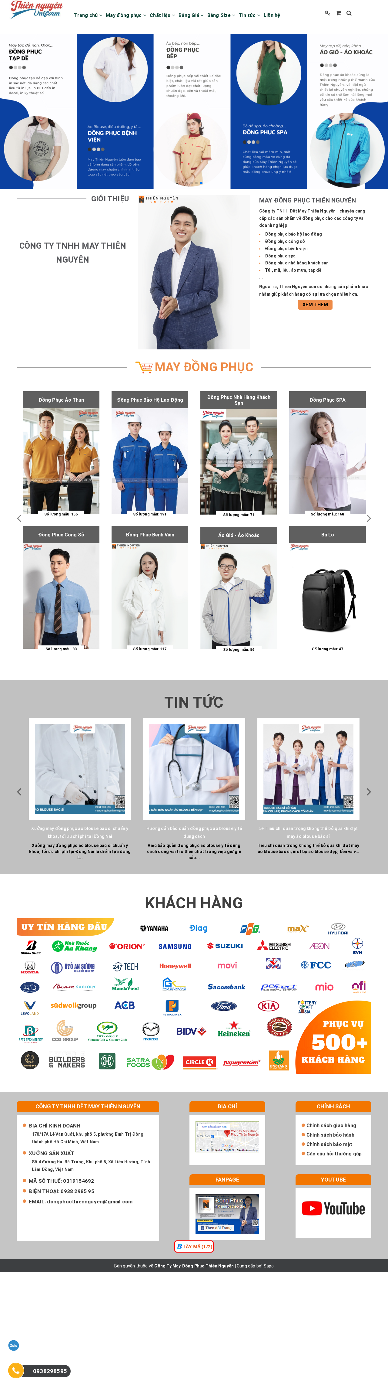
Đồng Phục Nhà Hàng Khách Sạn (238, 400)
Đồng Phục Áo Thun (61, 400)
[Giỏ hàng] (338, 13)
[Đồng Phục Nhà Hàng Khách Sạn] (238, 462)
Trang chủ (86, 15)
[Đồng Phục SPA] (327, 461)
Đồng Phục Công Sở (61, 535)
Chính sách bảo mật (329, 1144)
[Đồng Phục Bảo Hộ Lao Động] (150, 461)
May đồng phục (124, 15)
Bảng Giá (189, 15)
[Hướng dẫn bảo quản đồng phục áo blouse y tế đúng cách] (194, 769)
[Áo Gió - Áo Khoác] (238, 596)
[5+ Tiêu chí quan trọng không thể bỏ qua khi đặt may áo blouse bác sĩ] (308, 769)
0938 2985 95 (77, 1191)
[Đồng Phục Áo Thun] (61, 461)
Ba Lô (327, 535)
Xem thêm (315, 305)
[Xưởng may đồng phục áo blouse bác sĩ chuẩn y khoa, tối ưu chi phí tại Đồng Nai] (80, 769)
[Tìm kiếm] (349, 13)
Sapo (269, 1265)
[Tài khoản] (327, 13)
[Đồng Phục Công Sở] (61, 596)
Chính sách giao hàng (331, 1125)
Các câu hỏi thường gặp (334, 1154)
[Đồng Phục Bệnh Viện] (150, 596)
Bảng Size (219, 15)
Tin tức (248, 15)
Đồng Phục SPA (327, 400)
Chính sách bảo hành (330, 1135)
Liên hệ (272, 15)
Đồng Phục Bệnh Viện (150, 535)
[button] (187, 183)
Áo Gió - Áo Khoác (238, 535)
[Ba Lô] (327, 596)
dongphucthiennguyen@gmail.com (89, 1202)
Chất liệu (161, 15)
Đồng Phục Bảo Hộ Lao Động (150, 400)
